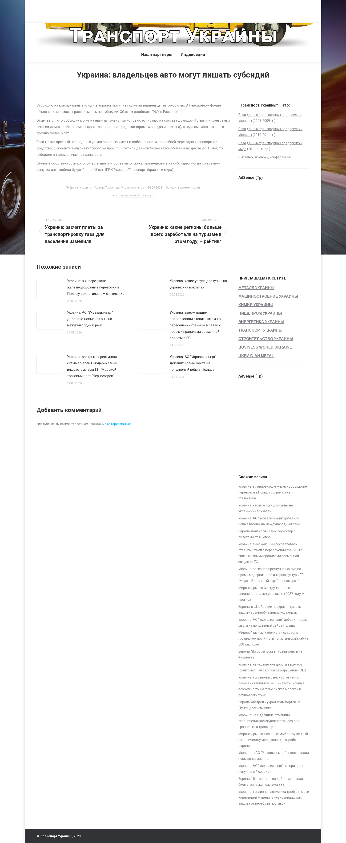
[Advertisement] (85, 10)
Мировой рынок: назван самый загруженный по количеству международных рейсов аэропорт (273, 740)
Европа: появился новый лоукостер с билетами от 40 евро (266, 534)
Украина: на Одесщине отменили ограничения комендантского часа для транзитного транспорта (268, 721)
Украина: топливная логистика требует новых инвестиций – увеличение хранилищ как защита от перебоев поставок (274, 797)
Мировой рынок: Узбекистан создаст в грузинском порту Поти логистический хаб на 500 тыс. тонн (273, 638)
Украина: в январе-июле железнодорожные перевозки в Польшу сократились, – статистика (95, 287)
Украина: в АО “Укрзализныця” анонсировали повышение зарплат (273, 756)
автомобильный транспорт (137, 195)
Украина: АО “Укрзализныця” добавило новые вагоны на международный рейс (90, 318)
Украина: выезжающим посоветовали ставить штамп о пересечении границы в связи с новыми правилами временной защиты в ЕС (195, 325)
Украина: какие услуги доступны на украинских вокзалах (198, 284)
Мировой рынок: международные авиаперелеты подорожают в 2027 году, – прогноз (271, 593)
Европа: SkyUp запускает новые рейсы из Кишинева (270, 654)
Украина (85, 187)
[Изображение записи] (49, 288)
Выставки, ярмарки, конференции (264, 157)
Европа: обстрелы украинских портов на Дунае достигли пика (269, 705)
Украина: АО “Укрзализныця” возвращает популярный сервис (270, 768)
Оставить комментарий (183, 187)
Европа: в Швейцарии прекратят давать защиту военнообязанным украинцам (269, 609)
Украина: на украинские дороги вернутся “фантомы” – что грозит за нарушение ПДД (272, 667)
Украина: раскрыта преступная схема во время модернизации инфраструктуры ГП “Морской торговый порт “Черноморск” (92, 366)
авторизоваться (119, 424)
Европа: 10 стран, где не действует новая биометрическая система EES (270, 781)
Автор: (119, 187)
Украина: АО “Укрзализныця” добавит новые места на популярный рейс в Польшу (193, 363)
